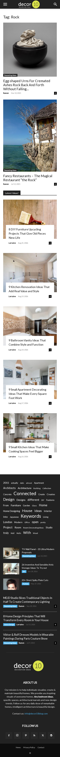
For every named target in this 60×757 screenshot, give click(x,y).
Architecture (24, 488)
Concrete (7, 494)
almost (29, 483)
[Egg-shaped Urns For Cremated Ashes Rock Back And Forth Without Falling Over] (30, 50)
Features (50, 500)
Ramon (6, 93)
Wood (35, 533)
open (35, 522)
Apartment (39, 483)
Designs (20, 499)
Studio (49, 527)
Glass (34, 506)
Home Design (9, 625)
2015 (6, 482)
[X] (43, 735)
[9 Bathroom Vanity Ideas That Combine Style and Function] (30, 326)
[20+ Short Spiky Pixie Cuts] (11, 584)
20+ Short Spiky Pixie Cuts (35, 580)
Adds (22, 483)
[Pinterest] (26, 735)
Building (36, 488)
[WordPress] (51, 735)
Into (5, 516)
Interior (48, 511)
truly (6, 532)
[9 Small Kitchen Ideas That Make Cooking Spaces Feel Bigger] (30, 432)
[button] (5, 4)
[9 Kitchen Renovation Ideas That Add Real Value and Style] (30, 272)
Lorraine (12, 243)
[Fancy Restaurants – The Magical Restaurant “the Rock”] (30, 136)
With (27, 532)
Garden (26, 505)
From (6, 505)
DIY (42, 500)
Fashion (25, 584)
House (27, 510)
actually (14, 483)
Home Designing (11, 511)
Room (18, 527)
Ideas (38, 511)
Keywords (31, 516)
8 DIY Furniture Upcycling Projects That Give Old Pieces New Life (27, 233)
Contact (41, 747)
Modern (18, 522)
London (7, 522)
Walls (18, 533)
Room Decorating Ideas (33, 527)
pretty (43, 522)
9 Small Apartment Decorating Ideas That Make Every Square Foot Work (28, 394)
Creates (51, 494)
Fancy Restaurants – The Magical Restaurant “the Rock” (27, 178)
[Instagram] (17, 735)
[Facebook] (9, 735)
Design (8, 499)
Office (27, 522)
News (18, 747)
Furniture (16, 505)
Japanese (14, 517)
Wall (12, 533)
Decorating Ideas (10, 75)
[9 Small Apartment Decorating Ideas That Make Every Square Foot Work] (30, 379)
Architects (9, 488)
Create (41, 494)
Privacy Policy (29, 747)
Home (43, 505)
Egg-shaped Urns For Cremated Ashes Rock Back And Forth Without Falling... (26, 85)
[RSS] (34, 735)
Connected (25, 493)
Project (7, 527)
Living (45, 517)
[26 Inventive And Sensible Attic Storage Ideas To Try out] (11, 568)
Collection (47, 488)
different (33, 499)
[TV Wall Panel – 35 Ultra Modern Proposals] (11, 553)
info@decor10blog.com (36, 713)
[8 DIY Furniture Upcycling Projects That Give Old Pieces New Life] (30, 219)
